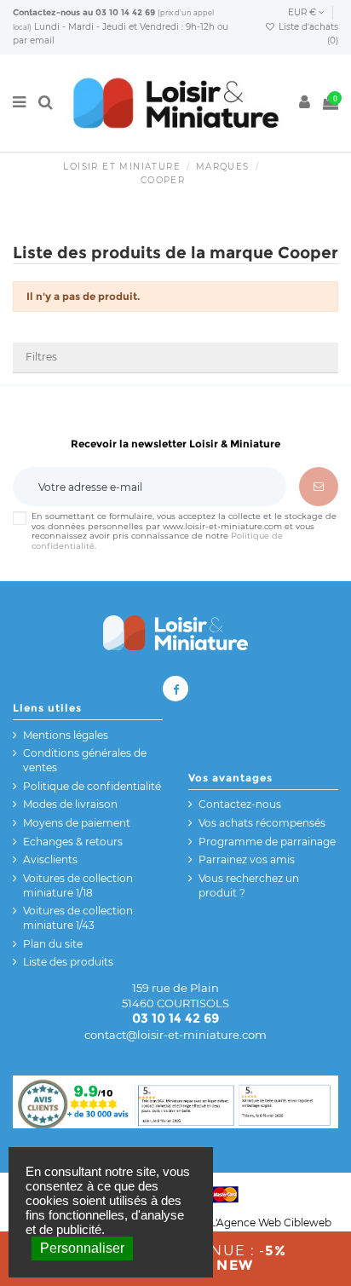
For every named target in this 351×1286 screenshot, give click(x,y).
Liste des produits (68, 961)
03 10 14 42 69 (125, 12)
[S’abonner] (318, 486)
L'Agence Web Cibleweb (270, 1222)
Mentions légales (65, 735)
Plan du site (53, 943)
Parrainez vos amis (247, 859)
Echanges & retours (73, 841)
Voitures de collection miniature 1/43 (78, 917)
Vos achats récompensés (262, 822)
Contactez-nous (46, 12)
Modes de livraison (70, 804)
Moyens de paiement (76, 822)
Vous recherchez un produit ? (249, 885)
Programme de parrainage (267, 841)
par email (34, 40)
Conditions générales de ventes (85, 760)
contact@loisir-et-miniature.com (175, 1034)
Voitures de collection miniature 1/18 (78, 885)
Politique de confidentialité (92, 786)
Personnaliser (82, 1248)
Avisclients (50, 859)
